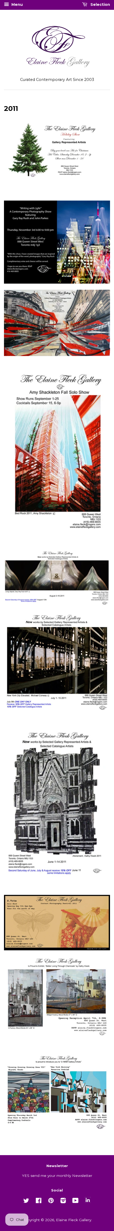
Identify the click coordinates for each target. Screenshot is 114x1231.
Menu (16, 4)
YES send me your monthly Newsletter (57, 1175)
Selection (99, 4)
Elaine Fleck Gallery (73, 1220)
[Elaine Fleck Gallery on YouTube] (75, 1201)
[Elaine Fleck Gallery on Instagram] (63, 1201)
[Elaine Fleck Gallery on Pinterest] (51, 1201)
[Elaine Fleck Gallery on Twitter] (26, 1201)
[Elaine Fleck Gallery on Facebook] (39, 1201)
